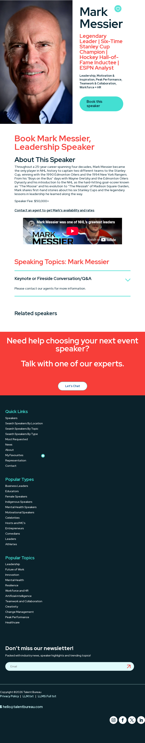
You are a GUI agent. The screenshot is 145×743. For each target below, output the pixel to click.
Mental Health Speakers (21, 507)
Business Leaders (16, 486)
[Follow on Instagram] (113, 720)
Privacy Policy (9, 696)
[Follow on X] (132, 720)
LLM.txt (28, 696)
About (9, 450)
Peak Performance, (109, 79)
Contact (10, 466)
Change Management (19, 612)
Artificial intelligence (18, 596)
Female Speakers (16, 496)
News (8, 444)
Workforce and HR (16, 590)
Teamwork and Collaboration (23, 601)
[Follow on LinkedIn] (141, 720)
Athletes (11, 544)
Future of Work (14, 569)
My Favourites (14, 455)
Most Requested (16, 439)
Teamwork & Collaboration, (98, 83)
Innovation (12, 575)
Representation (15, 460)
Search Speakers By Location (24, 423)
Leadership (12, 564)
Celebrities (12, 518)
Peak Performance (17, 617)
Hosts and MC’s (15, 523)
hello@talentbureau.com (23, 706)
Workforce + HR (90, 87)
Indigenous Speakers (18, 502)
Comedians (12, 533)
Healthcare (12, 622)
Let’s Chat (72, 386)
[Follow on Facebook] (123, 720)
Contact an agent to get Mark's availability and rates (54, 210)
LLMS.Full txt (47, 696)
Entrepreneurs (14, 528)
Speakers (11, 418)
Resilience (11, 585)
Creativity (11, 606)
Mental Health (14, 580)
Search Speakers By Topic (21, 429)
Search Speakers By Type (21, 434)
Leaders (10, 539)
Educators (12, 491)
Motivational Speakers (19, 512)
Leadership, (88, 76)
